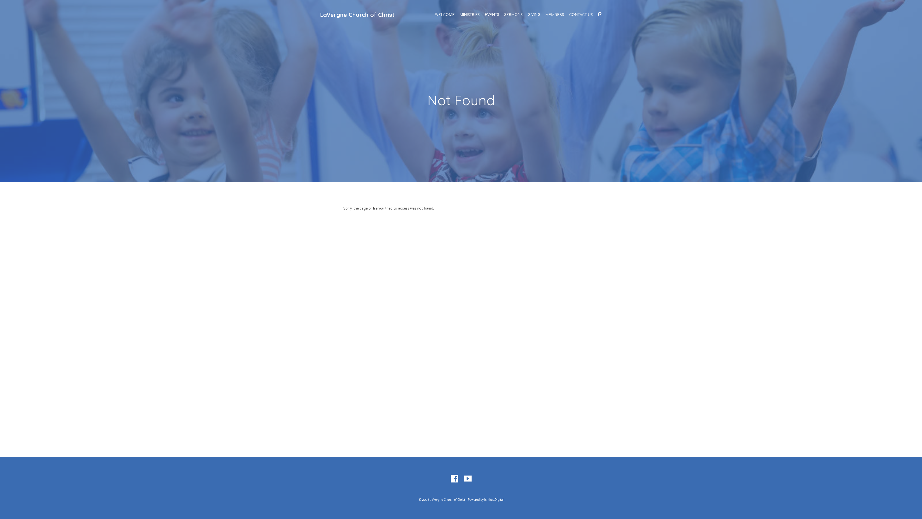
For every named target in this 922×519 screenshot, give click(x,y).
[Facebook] (454, 478)
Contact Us (581, 14)
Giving (534, 14)
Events (492, 14)
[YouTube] (468, 478)
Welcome (445, 14)
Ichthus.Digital (493, 499)
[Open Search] (599, 14)
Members (554, 14)
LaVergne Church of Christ (357, 14)
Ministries (470, 14)
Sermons (513, 14)
